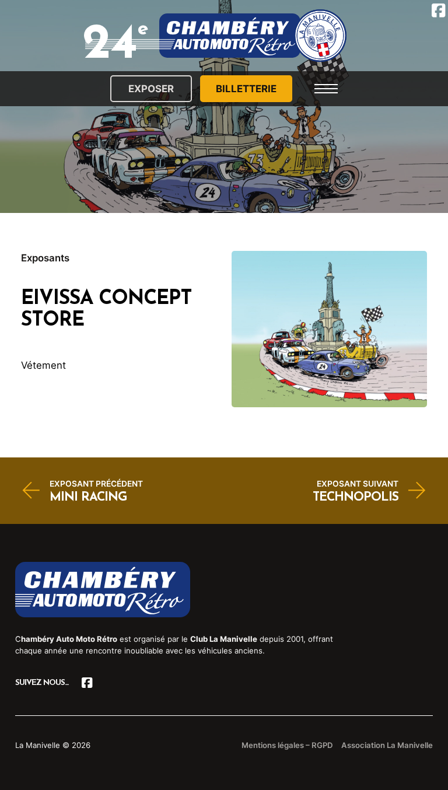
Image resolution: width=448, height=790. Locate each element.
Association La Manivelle (387, 745)
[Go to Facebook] (87, 683)
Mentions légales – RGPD (287, 745)
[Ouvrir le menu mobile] (326, 88)
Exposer (151, 89)
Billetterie (246, 89)
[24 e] (253, 35)
